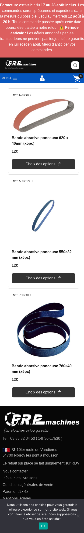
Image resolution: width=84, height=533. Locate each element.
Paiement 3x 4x (15, 491)
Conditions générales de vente (28, 485)
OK (43, 526)
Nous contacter (15, 471)
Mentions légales (17, 498)
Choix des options (40, 164)
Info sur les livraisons (20, 478)
